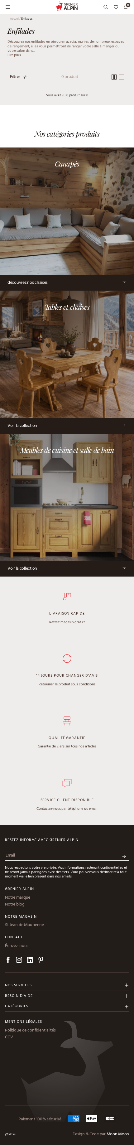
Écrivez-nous (16, 946)
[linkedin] (30, 961)
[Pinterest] (41, 961)
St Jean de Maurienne (24, 925)
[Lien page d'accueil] (67, 7)
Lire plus (14, 55)
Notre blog (15, 904)
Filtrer (15, 77)
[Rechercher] (106, 7)
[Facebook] (8, 961)
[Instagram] (19, 961)
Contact (14, 937)
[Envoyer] (124, 856)
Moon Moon (118, 1134)
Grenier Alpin (19, 889)
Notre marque (17, 898)
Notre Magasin (20, 917)
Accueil (15, 19)
